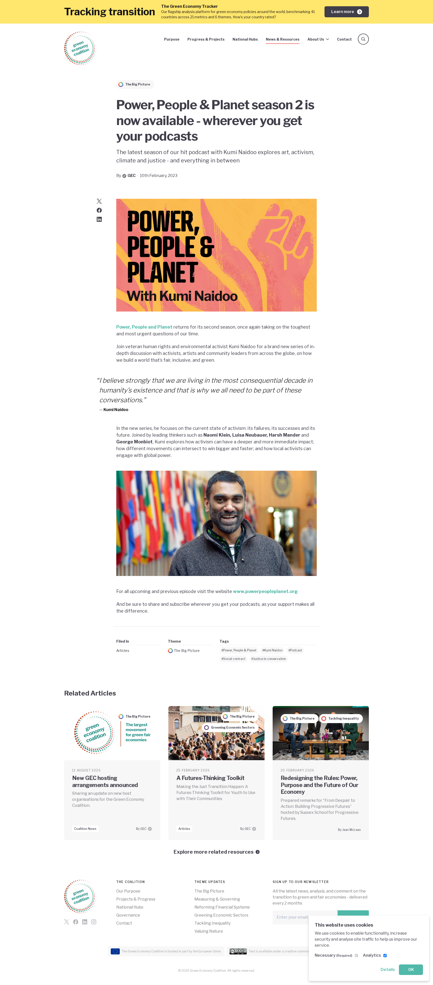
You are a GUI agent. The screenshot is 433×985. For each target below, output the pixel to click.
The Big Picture (187, 650)
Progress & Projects (206, 39)
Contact (344, 39)
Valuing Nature (208, 931)
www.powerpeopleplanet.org (265, 591)
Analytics (372, 955)
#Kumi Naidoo (272, 650)
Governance (128, 915)
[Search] (363, 39)
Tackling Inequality (212, 923)
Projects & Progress (135, 899)
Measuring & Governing (217, 899)
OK (411, 969)
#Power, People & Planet (239, 650)
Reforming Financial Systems (222, 907)
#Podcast (295, 650)
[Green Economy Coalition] (80, 48)
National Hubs (245, 39)
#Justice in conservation (268, 659)
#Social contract (233, 659)
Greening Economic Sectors (221, 915)
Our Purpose (128, 891)
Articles (122, 650)
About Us (315, 39)
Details (388, 969)
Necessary (333, 955)
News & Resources (282, 39)
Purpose (171, 39)
